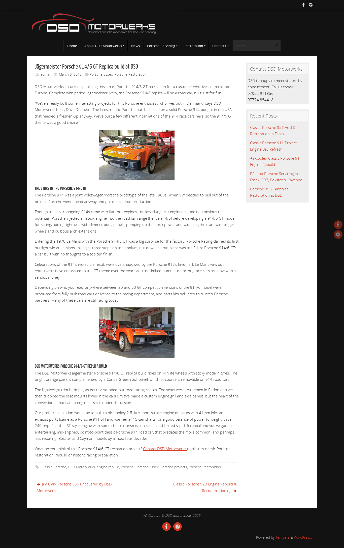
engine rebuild (108, 467)
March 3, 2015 (70, 74)
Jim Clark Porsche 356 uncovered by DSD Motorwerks (74, 487)
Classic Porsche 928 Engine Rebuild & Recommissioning (205, 487)
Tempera (282, 537)
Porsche (127, 467)
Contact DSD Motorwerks (165, 448)
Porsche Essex (101, 74)
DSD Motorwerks (81, 467)
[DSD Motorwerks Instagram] (310, 4)
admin (45, 74)
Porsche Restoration (131, 74)
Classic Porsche (54, 467)
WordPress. (303, 537)
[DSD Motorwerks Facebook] (303, 4)
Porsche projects (173, 467)
